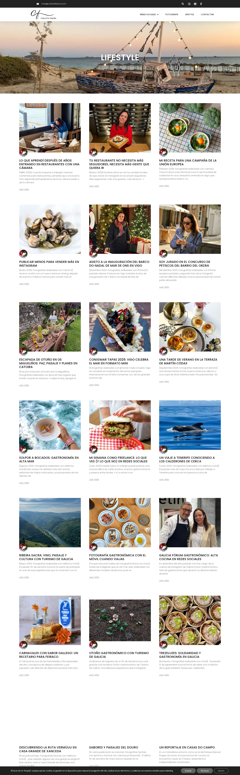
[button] (183, 4)
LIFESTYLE (189, 14)
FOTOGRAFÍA (171, 14)
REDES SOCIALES (148, 14)
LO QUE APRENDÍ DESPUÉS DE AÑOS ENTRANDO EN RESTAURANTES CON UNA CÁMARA (49, 164)
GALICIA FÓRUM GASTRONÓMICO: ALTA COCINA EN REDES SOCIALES (188, 557)
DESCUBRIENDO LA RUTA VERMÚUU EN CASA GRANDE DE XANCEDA (48, 749)
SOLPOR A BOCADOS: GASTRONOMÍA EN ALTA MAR (49, 459)
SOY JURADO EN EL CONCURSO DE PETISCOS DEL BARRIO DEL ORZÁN (184, 264)
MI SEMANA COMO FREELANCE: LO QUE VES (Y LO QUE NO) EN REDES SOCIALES (118, 459)
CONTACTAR (207, 14)
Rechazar (205, 770)
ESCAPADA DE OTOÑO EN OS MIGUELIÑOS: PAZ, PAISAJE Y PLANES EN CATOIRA (48, 363)
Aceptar (188, 770)
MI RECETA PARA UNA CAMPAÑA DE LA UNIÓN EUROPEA (188, 162)
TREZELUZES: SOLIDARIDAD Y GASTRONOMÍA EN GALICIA (180, 655)
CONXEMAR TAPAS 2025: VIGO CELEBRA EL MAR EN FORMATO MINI (118, 361)
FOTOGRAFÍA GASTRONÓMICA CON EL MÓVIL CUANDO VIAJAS (117, 557)
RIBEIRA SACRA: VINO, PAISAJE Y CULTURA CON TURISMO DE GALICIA (46, 557)
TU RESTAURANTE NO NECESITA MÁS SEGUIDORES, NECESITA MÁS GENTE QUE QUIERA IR (119, 164)
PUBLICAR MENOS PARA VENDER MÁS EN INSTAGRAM (49, 264)
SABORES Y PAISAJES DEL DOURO (113, 747)
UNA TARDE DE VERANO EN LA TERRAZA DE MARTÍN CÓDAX (188, 361)
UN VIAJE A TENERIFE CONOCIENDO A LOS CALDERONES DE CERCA (187, 459)
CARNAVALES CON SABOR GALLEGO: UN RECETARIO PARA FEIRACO (48, 655)
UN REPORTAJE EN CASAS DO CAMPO (187, 747)
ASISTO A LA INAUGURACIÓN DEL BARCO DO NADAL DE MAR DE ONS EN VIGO (119, 264)
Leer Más (24, 189)
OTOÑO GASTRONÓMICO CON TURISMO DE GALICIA (119, 655)
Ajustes (221, 770)
